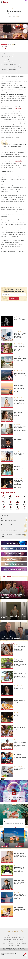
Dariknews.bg (7, 937)
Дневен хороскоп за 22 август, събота (10, 530)
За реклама (18, 943)
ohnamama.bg (17, 331)
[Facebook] (17, 931)
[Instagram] (21, 931)
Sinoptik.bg (21, 937)
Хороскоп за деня (9, 493)
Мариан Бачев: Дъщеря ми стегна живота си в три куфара (13, 535)
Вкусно (14, 8)
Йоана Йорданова (8, 778)
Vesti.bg (18, 935)
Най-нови (15, 1)
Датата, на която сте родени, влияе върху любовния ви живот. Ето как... (11, 519)
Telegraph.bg (15, 939)
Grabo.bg (22, 939)
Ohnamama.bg (11, 935)
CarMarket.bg (15, 941)
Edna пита (6, 577)
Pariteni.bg (7, 941)
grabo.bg (16, 356)
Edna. (6, 2)
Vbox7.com (14, 937)
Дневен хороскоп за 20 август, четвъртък (11, 524)
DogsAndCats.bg (7, 939)
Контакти (17, 945)
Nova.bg (23, 935)
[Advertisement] (14, 270)
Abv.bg (4, 935)
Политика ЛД (10, 943)
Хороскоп (20, 1)
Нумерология (25, 1)
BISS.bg (21, 941)
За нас (4, 943)
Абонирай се (14, 298)
